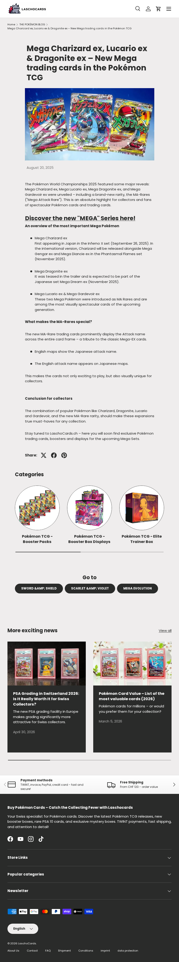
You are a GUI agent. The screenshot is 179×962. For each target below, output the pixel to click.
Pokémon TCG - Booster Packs (37, 539)
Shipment (64, 950)
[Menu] (169, 9)
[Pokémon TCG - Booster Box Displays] (89, 508)
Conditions (85, 950)
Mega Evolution (137, 588)
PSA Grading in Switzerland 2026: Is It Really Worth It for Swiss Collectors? (46, 699)
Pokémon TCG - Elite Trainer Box (142, 539)
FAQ (48, 950)
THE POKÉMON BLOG (32, 24)
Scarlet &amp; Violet (90, 588)
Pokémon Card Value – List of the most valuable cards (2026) (131, 696)
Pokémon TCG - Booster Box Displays (89, 539)
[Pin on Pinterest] (64, 455)
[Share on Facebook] (54, 455)
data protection (127, 950)
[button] (158, 9)
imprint (105, 950)
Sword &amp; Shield (39, 588)
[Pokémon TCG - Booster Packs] (37, 508)
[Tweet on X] (43, 455)
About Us (13, 950)
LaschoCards (27, 943)
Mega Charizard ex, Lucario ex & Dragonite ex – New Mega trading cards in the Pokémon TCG (69, 28)
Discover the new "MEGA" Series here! (80, 218)
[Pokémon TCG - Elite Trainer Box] (142, 508)
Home (11, 24)
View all (165, 630)
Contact (32, 950)
